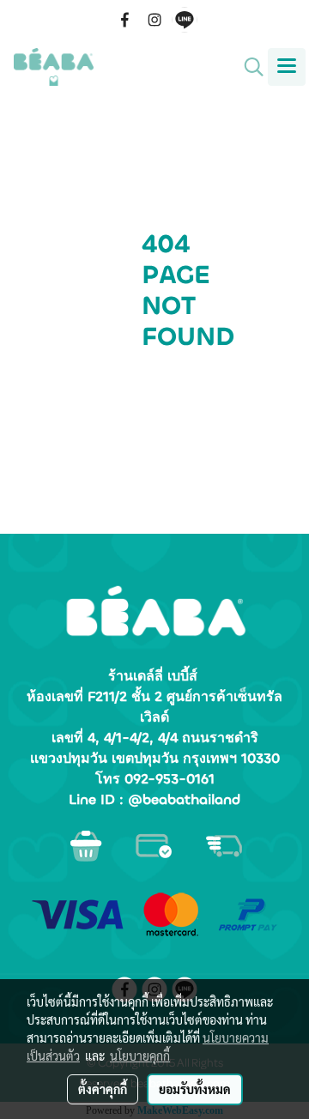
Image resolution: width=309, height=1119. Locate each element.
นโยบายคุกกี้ (140, 1055)
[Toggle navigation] (287, 67)
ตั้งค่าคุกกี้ (102, 1089)
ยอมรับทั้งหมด (195, 1089)
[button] (248, 66)
